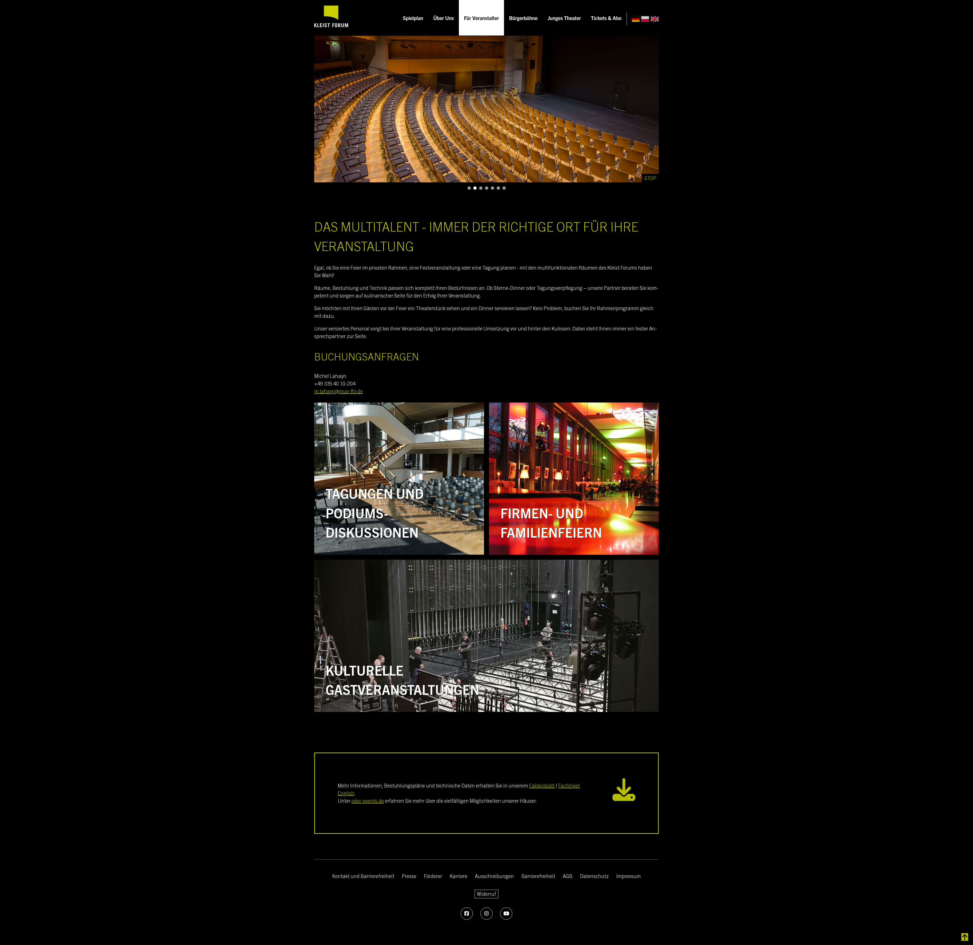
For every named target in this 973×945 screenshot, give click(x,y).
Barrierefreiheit (538, 876)
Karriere (458, 876)
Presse (409, 876)
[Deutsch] (636, 19)
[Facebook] (467, 913)
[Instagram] (486, 913)
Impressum (628, 876)
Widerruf (486, 893)
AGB (567, 876)
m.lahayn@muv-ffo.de (338, 391)
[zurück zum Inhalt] (964, 937)
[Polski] (645, 19)
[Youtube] (506, 913)
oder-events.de (367, 800)
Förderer (433, 876)
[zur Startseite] (331, 18)
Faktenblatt (542, 785)
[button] (469, 188)
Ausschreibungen (494, 876)
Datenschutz (594, 876)
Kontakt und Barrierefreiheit (363, 876)
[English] (655, 19)
